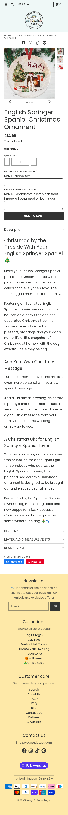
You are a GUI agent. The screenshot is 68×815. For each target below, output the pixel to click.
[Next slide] (49, 102)
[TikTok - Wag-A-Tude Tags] (37, 42)
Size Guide (11, 149)
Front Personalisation (19, 171)
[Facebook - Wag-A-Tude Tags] (23, 42)
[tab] (27, 102)
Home (7, 35)
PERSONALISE (14, 531)
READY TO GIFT (15, 547)
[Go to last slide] (10, 102)
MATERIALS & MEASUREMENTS (27, 539)
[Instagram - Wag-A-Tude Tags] (30, 42)
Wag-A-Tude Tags (38, 800)
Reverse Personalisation (20, 189)
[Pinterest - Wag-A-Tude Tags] (44, 42)
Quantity (10, 155)
